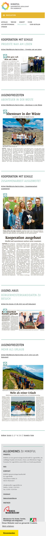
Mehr (4, 466)
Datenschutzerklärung (10, 498)
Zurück (9, 435)
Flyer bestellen (35, 24)
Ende (32, 435)
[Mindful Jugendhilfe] (19, 11)
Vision (30, 22)
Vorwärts (27, 435)
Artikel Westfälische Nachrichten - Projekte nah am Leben (21, 49)
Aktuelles (4, 22)
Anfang (3, 435)
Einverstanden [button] (9, 533)
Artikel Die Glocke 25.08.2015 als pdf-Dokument (18, 304)
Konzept (22, 22)
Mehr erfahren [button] (8, 526)
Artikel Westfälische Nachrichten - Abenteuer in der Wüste (21, 105)
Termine (13, 22)
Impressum (6, 494)
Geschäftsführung (7, 24)
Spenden (4, 27)
